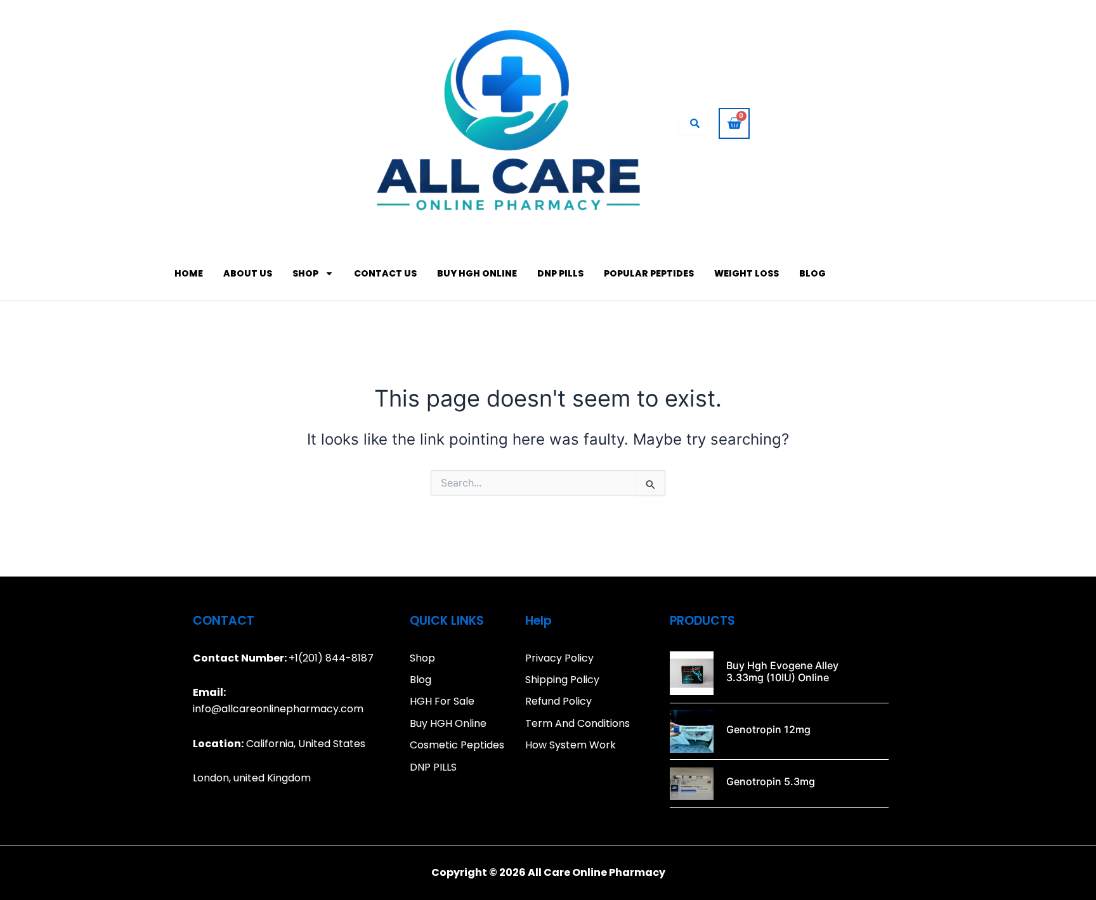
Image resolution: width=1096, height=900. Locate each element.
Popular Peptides (649, 273)
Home (188, 273)
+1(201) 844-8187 (331, 658)
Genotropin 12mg (768, 729)
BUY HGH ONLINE (477, 273)
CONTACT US (385, 273)
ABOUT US (247, 273)
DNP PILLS (560, 273)
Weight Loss (746, 273)
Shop (305, 273)
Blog (812, 273)
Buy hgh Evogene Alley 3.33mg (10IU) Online (782, 671)
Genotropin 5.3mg (770, 781)
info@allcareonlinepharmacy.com (278, 708)
